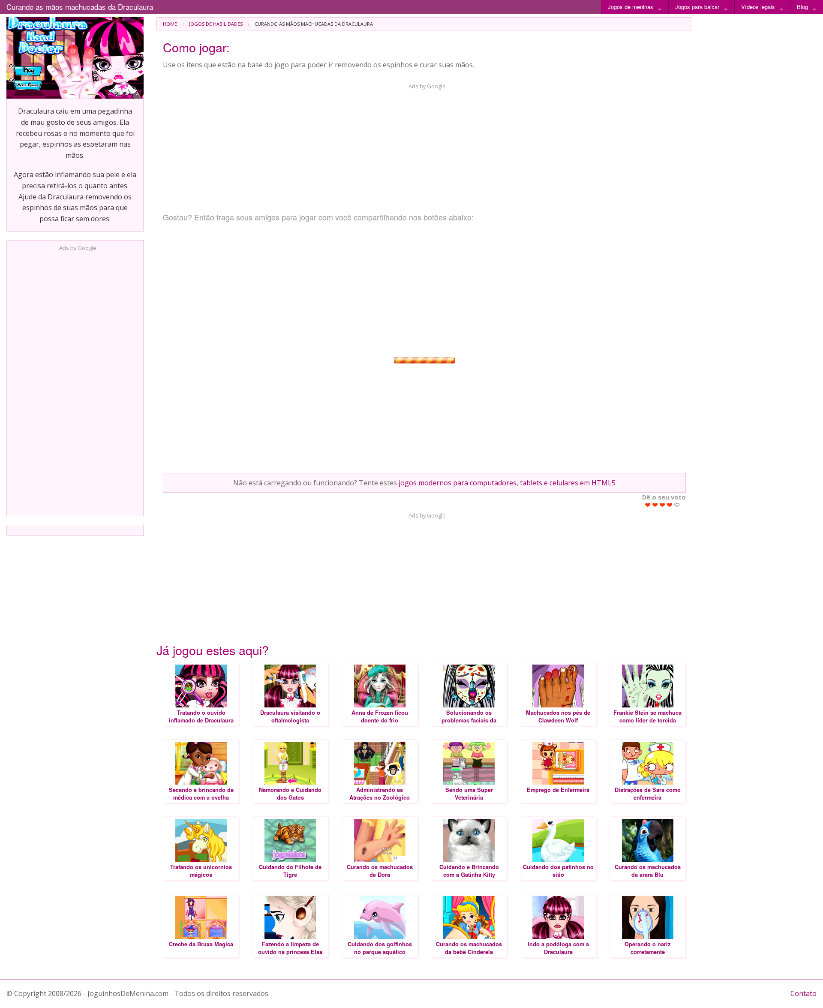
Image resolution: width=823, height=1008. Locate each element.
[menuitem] (170, 23)
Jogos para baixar (697, 7)
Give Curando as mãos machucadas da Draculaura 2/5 (655, 505)
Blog (802, 7)
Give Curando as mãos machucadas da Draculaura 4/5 (669, 505)
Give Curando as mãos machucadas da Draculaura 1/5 (648, 505)
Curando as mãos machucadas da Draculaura (79, 6)
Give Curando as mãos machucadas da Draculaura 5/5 (677, 505)
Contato (803, 993)
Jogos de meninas (630, 7)
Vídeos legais (758, 7)
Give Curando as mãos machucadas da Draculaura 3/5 (662, 505)
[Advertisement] (75, 381)
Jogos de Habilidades (216, 24)
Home (170, 24)
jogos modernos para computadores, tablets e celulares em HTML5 (507, 482)
